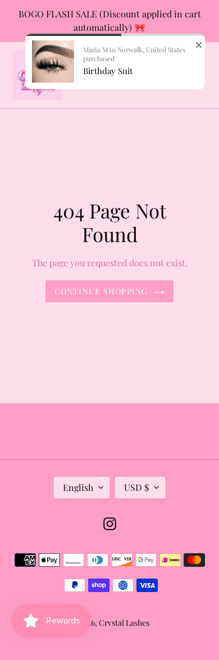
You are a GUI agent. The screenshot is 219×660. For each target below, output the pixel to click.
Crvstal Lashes (124, 622)
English (78, 487)
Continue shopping (101, 291)
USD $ (136, 487)
